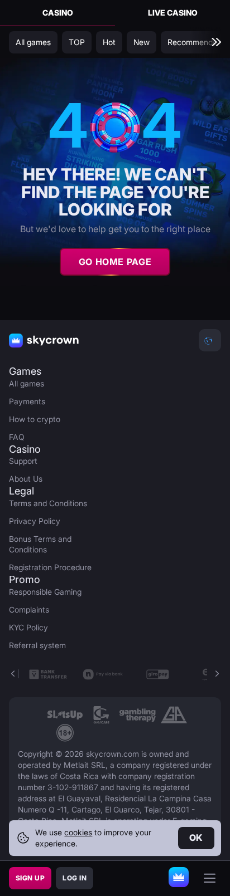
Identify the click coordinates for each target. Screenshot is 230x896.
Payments (27, 401)
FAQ (17, 437)
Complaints (29, 609)
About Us (25, 478)
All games (26, 383)
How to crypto (34, 419)
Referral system (37, 645)
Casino (57, 12)
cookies (78, 832)
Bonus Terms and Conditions (40, 544)
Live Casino (173, 12)
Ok (196, 837)
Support (23, 461)
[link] (65, 715)
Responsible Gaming (45, 591)
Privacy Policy (34, 521)
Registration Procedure (50, 567)
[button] (216, 673)
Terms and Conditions (48, 503)
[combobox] (210, 340)
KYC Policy (28, 627)
